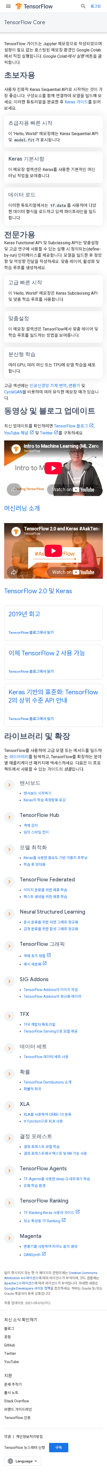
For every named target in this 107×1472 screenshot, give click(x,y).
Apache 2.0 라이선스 (19, 1283)
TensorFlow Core (24, 22)
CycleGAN (13, 392)
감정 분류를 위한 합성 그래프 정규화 (51, 929)
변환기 (74, 385)
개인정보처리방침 (29, 1437)
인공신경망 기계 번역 (48, 385)
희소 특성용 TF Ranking (42, 1221)
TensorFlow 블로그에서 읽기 (31, 632)
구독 (58, 1447)
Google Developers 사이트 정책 (27, 1288)
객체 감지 (31, 825)
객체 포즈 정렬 (34, 956)
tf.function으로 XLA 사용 (43, 1121)
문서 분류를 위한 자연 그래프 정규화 (51, 922)
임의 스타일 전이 (36, 832)
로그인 (96, 6)
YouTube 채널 (16, 433)
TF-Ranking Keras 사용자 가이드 (49, 1213)
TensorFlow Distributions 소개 (47, 1082)
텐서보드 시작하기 (37, 793)
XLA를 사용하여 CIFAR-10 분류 (47, 1114)
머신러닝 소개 (22, 508)
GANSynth (32, 1255)
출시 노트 (11, 1393)
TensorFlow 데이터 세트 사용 (46, 1057)
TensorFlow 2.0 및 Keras (38, 591)
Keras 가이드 (76, 102)
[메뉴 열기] (8, 6)
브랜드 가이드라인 (18, 1409)
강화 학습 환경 (34, 1186)
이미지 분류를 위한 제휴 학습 (45, 890)
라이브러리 (19, 756)
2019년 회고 (24, 614)
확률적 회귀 (32, 1089)
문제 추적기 (13, 1384)
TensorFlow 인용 (17, 1418)
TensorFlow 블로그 (71, 426)
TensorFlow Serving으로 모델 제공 (51, 1031)
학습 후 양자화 (34, 864)
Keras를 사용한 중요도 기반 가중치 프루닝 (56, 858)
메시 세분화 (32, 964)
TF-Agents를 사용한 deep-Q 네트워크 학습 (57, 1179)
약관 (7, 1437)
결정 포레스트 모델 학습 (42, 1147)
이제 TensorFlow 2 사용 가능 (47, 653)
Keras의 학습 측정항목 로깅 (45, 800)
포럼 (7, 1337)
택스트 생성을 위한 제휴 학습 (45, 897)
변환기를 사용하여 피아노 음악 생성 (50, 1246)
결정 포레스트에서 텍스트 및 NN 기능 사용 (55, 1153)
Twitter (46, 433)
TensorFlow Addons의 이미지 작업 (51, 990)
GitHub (9, 1345)
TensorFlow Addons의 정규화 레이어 (52, 996)
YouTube (11, 1362)
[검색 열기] (83, 6)
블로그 (9, 1328)
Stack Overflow (16, 1401)
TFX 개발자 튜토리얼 (39, 1024)
